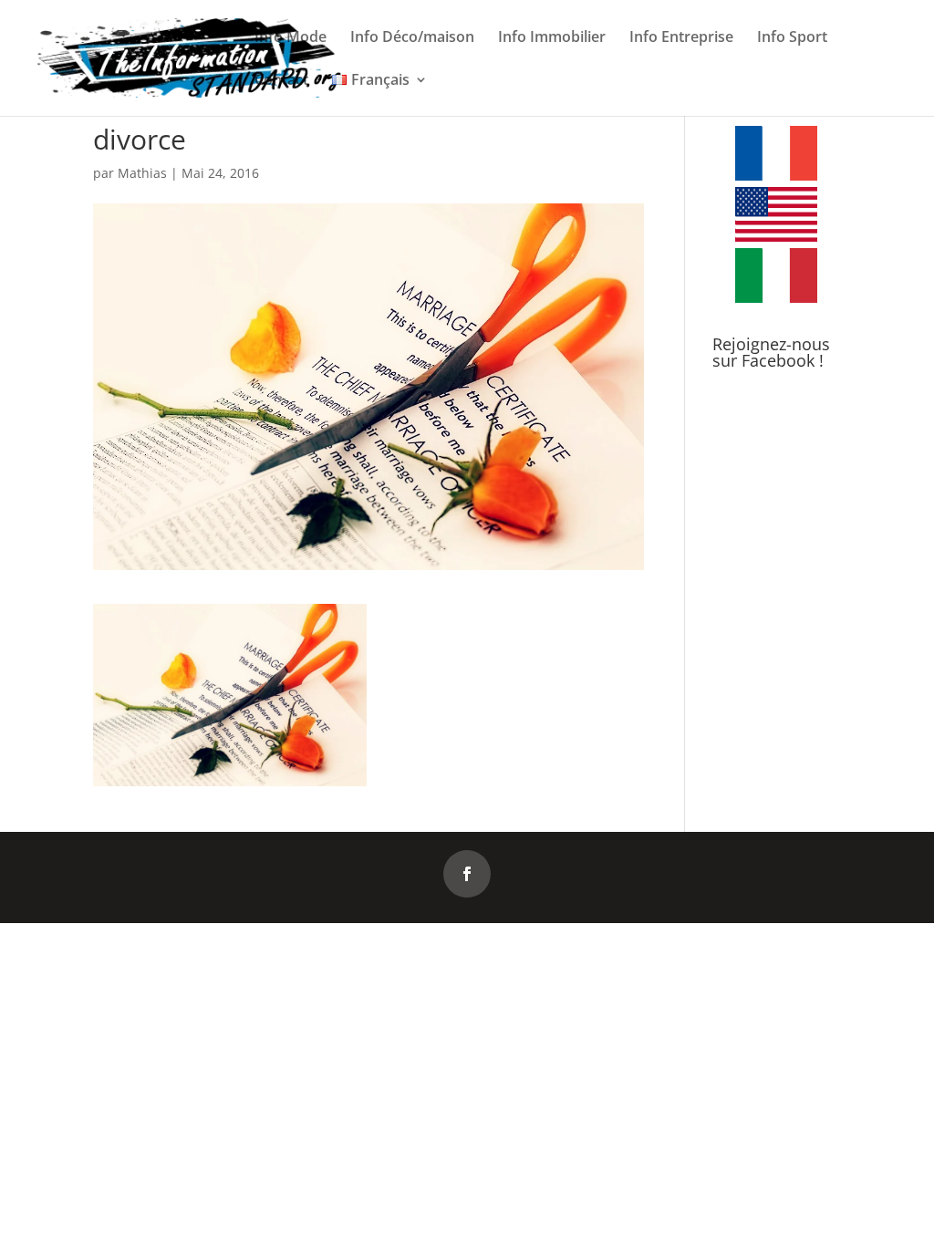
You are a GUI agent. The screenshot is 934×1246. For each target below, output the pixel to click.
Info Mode (290, 38)
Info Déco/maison (412, 38)
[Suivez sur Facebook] (467, 874)
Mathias (142, 173)
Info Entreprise (681, 38)
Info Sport (792, 38)
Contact (281, 81)
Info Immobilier (552, 38)
